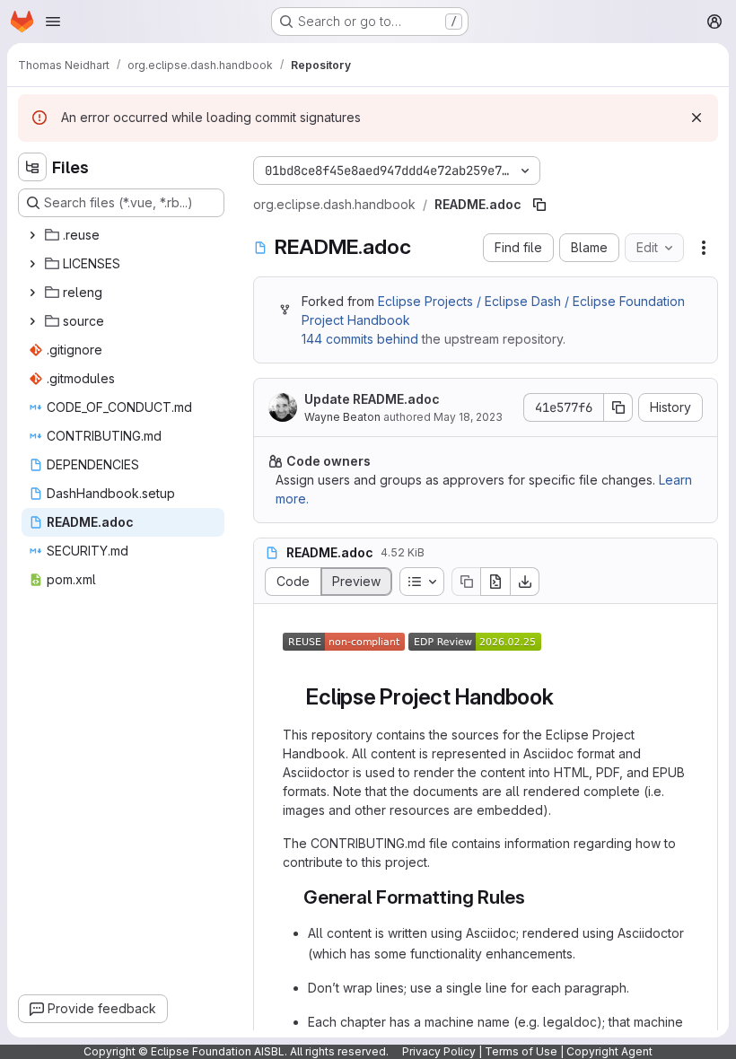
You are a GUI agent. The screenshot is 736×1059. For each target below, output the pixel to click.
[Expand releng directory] (32, 292)
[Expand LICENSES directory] (32, 264)
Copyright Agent (609, 1051)
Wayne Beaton (342, 417)
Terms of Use (521, 1051)
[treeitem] (123, 235)
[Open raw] (495, 581)
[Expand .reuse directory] (32, 235)
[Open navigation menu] (53, 21)
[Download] (525, 581)
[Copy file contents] (465, 581)
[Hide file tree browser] (32, 167)
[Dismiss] (696, 117)
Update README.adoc (372, 399)
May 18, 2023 (468, 417)
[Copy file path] (539, 204)
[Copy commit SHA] (618, 407)
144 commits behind (360, 338)
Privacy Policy (439, 1051)
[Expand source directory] (32, 321)
